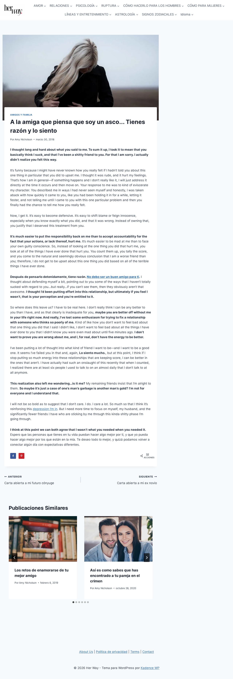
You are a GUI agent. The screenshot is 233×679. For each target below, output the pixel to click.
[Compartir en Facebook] (13, 456)
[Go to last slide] (14, 557)
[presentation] (43, 539)
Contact (148, 652)
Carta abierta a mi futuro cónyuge (29, 480)
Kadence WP (150, 668)
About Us (86, 652)
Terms (134, 652)
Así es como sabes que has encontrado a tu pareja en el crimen (115, 575)
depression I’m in (45, 409)
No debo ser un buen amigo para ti (113, 277)
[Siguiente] (147, 557)
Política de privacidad (111, 652)
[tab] (73, 602)
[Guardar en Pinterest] (21, 456)
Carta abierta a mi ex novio (137, 480)
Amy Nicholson (23, 139)
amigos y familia (21, 114)
